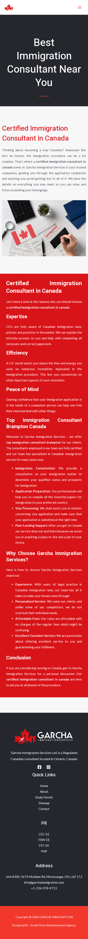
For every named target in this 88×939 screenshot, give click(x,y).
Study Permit (44, 797)
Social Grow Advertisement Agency (53, 925)
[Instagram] (48, 767)
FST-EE (44, 845)
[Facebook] (39, 767)
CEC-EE (44, 834)
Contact (44, 809)
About (44, 791)
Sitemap (44, 803)
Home (44, 786)
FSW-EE (44, 840)
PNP (44, 851)
